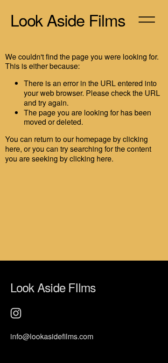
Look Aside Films (67, 19)
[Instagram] (15, 313)
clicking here (91, 158)
